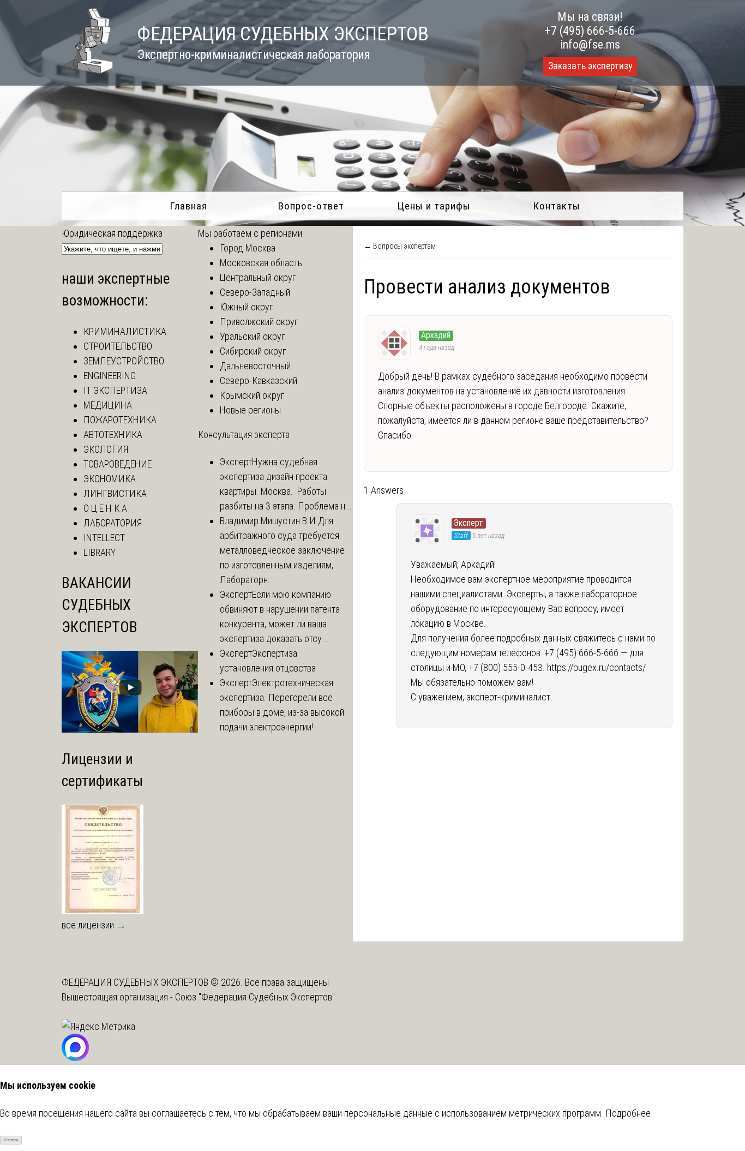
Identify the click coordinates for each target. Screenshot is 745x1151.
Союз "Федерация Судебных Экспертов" (255, 997)
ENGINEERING (109, 375)
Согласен (11, 1140)
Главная (188, 206)
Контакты (556, 206)
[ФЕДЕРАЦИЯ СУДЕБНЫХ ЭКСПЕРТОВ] (87, 70)
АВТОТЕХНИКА (112, 434)
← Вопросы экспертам (400, 246)
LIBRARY (99, 552)
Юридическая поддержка (112, 233)
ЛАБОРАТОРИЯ (112, 523)
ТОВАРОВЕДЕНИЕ (117, 464)
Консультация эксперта (244, 434)
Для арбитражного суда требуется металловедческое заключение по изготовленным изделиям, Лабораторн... (282, 550)
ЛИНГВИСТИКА (115, 493)
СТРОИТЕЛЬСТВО (117, 346)
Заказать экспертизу (590, 66)
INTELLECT (104, 537)
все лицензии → (94, 925)
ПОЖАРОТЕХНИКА (120, 419)
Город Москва (247, 248)
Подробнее (628, 1113)
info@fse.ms (590, 44)
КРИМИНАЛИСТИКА (124, 331)
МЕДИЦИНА (107, 405)
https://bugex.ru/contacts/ (596, 667)
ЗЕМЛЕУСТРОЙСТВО (123, 361)
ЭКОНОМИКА (109, 478)
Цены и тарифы (434, 206)
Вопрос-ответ (311, 206)
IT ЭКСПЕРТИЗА (115, 390)
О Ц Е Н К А (105, 508)
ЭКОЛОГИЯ (105, 449)
